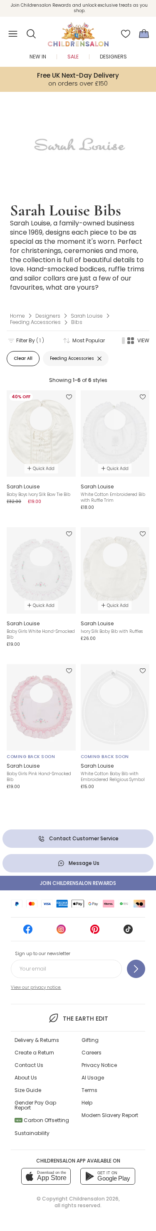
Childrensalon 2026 (94, 1198)
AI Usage (93, 1077)
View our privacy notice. (36, 987)
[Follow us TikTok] (128, 931)
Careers (92, 1052)
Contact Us (29, 1065)
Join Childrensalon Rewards (78, 883)
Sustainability (32, 1133)
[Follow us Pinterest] (94, 931)
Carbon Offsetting (42, 1120)
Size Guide (28, 1090)
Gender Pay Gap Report (35, 1105)
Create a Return (34, 1052)
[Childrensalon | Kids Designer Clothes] (78, 31)
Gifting (90, 1040)
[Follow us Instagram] (61, 931)
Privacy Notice (99, 1065)
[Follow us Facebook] (27, 931)
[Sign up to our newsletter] (136, 969)
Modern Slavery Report (110, 1115)
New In (38, 56)
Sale (73, 56)
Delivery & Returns (37, 1040)
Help (87, 1102)
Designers (113, 56)
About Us (26, 1077)
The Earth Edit (85, 1018)
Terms (89, 1090)
